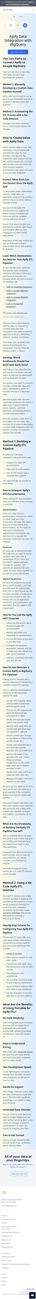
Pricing (4, 1223)
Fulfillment (5, 1268)
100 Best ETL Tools (8, 1257)
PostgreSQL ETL (7, 1247)
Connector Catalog (8, 1219)
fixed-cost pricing (25, 1052)
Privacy (4, 1281)
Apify (21, 17)
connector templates (11, 913)
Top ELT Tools (6, 1260)
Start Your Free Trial (18, 52)
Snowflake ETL (6, 1236)
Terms (3, 1285)
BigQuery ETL (6, 1240)
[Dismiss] (33, 3)
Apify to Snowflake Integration (19, 287)
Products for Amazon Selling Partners (15, 1264)
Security (4, 1277)
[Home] (14, 16)
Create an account (14, 953)
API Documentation (8, 1227)
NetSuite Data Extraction (10, 1232)
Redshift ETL (6, 1243)
